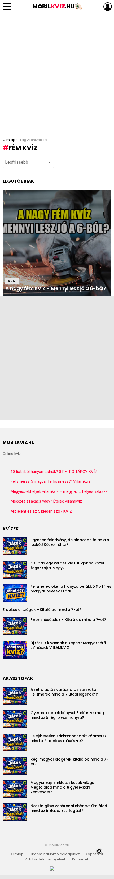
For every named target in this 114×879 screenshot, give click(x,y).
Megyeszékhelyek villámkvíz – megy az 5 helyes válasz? (59, 491)
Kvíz (12, 280)
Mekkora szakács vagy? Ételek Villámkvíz (46, 501)
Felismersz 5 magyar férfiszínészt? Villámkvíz (50, 481)
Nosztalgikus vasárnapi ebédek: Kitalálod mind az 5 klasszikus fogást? (68, 808)
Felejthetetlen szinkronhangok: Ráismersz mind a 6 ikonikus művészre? (68, 738)
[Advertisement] (57, 73)
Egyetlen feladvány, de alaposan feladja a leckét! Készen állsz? (69, 542)
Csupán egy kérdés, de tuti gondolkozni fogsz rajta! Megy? (67, 565)
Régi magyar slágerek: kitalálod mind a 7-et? (69, 762)
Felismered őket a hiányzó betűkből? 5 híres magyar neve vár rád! (70, 589)
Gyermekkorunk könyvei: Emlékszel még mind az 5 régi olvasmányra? (67, 715)
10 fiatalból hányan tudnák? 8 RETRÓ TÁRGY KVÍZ (54, 471)
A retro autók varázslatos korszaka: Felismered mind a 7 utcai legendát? (64, 692)
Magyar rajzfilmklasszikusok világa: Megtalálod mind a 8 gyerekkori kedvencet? (62, 787)
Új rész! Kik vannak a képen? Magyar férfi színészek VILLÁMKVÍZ (68, 645)
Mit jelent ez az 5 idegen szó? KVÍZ (41, 511)
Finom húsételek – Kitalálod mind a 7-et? (68, 619)
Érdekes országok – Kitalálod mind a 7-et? (42, 609)
